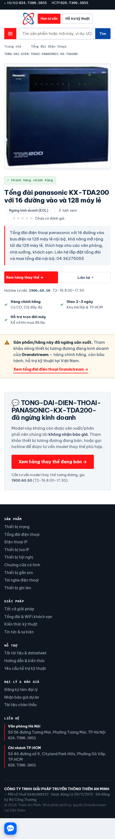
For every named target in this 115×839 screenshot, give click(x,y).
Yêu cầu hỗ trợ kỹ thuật (25, 668)
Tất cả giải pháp (19, 609)
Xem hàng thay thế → (24, 277)
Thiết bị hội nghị (18, 557)
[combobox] (57, 33)
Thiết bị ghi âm (17, 587)
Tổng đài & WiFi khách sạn (28, 616)
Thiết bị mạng (16, 526)
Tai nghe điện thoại (21, 580)
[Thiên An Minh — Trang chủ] (28, 19)
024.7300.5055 (33, 3)
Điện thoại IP (16, 542)
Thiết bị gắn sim (18, 572)
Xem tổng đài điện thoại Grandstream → (50, 369)
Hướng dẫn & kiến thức (24, 660)
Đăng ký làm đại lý (21, 689)
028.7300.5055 (74, 3)
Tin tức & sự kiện (19, 632)
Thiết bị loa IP (16, 549)
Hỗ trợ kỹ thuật (78, 19)
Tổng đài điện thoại (49, 46)
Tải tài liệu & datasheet (25, 653)
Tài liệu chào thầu (20, 704)
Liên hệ (85, 277)
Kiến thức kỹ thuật (20, 624)
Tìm (102, 33)
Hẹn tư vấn (49, 19)
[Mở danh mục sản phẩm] (10, 33)
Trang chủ (12, 46)
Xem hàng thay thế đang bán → (52, 461)
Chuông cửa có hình (22, 565)
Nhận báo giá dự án (21, 697)
